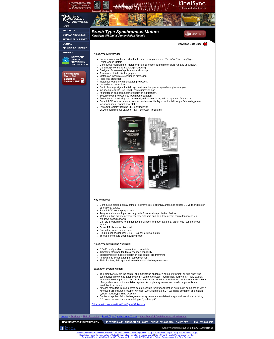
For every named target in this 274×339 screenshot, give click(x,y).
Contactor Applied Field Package (177, 337)
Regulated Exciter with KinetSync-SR (99, 337)
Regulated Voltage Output (160, 333)
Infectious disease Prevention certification (79, 61)
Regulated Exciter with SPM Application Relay (139, 337)
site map (68, 52)
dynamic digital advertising (198, 328)
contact (68, 44)
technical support (75, 39)
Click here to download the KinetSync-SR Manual (118, 304)
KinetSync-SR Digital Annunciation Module (175, 335)
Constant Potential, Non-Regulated (130, 333)
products (69, 30)
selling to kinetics (75, 48)
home (66, 26)
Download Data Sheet (190, 44)
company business (74, 35)
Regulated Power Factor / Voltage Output (98, 335)
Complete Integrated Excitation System (94, 333)
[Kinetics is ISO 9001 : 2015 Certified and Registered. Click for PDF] (195, 37)
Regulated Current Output (186, 333)
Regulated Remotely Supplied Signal (137, 335)
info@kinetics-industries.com (80, 322)
